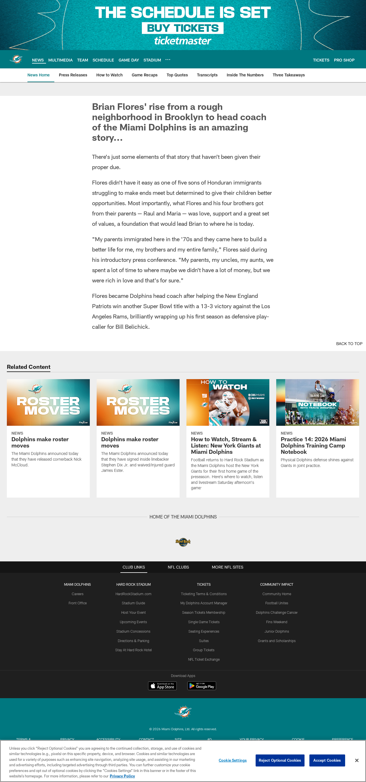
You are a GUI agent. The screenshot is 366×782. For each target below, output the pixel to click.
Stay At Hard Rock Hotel (133, 650)
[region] (183, 761)
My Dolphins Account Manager (203, 603)
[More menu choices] (168, 59)
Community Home (276, 594)
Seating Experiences (203, 631)
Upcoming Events (133, 622)
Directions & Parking (133, 641)
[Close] (357, 760)
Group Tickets (203, 650)
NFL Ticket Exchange (204, 659)
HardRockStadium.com (134, 594)
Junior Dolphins (276, 631)
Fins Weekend (276, 622)
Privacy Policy (122, 776)
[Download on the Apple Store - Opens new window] (162, 686)
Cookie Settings (233, 760)
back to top (349, 343)
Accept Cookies (327, 760)
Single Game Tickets (204, 622)
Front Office (78, 603)
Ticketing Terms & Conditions (204, 594)
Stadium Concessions (133, 631)
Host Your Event (133, 612)
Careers (77, 594)
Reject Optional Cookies (280, 760)
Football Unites (276, 603)
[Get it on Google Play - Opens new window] (201, 689)
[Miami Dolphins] (183, 712)
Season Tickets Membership (203, 612)
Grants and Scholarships (277, 641)
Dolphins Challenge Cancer (277, 612)
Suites (204, 641)
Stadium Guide (133, 603)
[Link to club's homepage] (16, 59)
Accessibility (108, 739)
